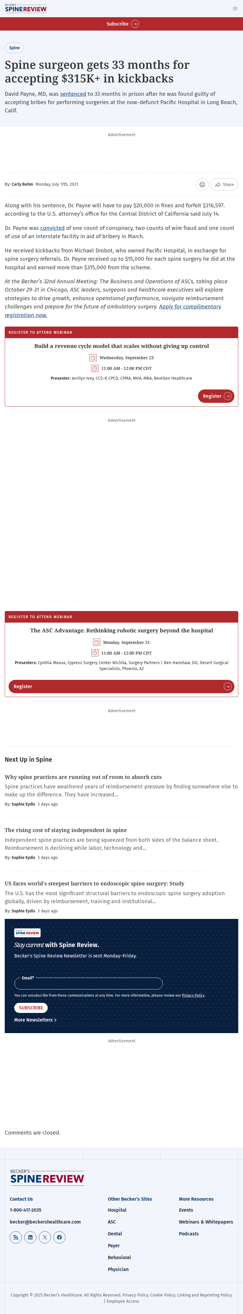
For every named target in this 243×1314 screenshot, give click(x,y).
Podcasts (189, 1234)
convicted (52, 228)
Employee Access (123, 1301)
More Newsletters (33, 1020)
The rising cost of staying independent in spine (66, 829)
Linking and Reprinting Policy (204, 1295)
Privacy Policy (193, 995)
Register (212, 396)
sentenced (73, 93)
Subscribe (118, 24)
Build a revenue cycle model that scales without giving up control (121, 345)
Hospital (117, 1210)
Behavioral (119, 1257)
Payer (114, 1245)
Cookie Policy (162, 1295)
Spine (14, 47)
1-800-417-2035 (25, 1210)
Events (186, 1210)
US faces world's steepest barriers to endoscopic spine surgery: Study (94, 883)
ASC (112, 1222)
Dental (115, 1234)
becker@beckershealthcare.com (45, 1222)
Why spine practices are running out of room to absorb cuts (83, 776)
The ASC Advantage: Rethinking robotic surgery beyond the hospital (121, 630)
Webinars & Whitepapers (206, 1222)
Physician (118, 1269)
